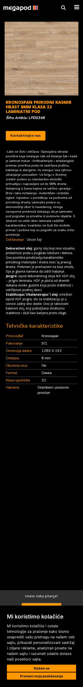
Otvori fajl (34, 239)
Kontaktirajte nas (25, 135)
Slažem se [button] (42, 668)
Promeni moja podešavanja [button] (41, 676)
